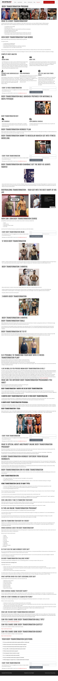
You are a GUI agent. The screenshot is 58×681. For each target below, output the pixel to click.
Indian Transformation (44, 378)
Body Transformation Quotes (6, 628)
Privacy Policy (52, 672)
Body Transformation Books (6, 635)
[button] (49, 2)
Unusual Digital (31, 672)
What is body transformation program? (11, 650)
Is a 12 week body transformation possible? (11, 655)
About (25, 2)
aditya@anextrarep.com (22, 93)
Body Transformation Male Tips (13, 621)
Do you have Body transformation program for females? (14, 657)
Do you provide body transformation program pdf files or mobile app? (16, 642)
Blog (34, 2)
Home (15, 2)
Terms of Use (47, 672)
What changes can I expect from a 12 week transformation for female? (16, 659)
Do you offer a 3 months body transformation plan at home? (14, 648)
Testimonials (30, 2)
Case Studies (20, 2)
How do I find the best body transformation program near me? (15, 646)
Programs (38, 2)
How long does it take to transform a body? (11, 653)
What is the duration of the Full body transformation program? (15, 644)
